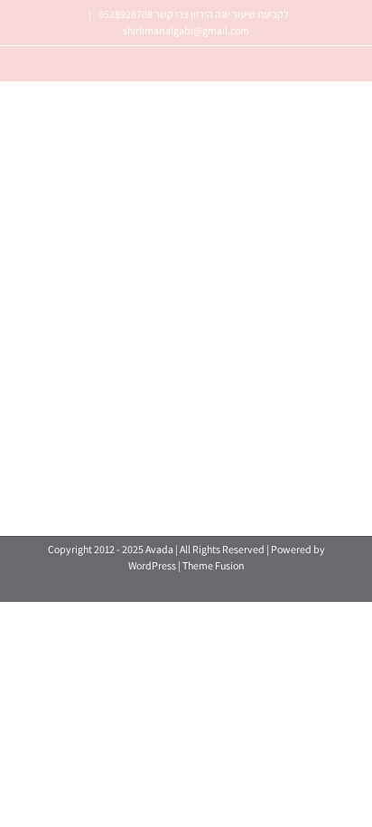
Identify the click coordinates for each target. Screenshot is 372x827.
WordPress (152, 565)
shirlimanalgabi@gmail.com (186, 30)
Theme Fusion (213, 565)
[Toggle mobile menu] (34, 268)
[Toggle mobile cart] (62, 268)
